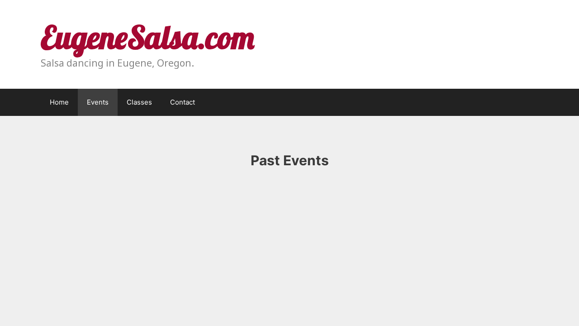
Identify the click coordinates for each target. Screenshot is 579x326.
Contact (182, 102)
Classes (139, 102)
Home (59, 102)
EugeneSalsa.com (147, 37)
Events (98, 102)
